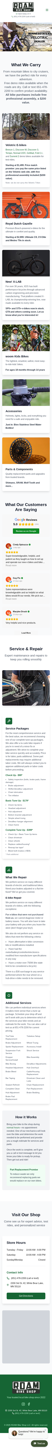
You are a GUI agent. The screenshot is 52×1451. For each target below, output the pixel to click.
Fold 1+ (39, 153)
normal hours (13, 1127)
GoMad (30, 153)
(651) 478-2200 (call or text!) (24, 17)
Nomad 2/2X (19, 153)
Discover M (21, 150)
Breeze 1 (10, 150)
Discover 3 (33, 150)
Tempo (9, 153)
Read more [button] (11, 565)
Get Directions (26, 1296)
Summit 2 (14, 156)
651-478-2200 (22, 1027)
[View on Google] (8, 546)
